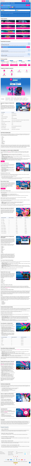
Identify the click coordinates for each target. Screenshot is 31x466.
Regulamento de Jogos (10, 454)
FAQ (16, 451)
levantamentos (18, 349)
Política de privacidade (10, 451)
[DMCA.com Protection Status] (15, 462)
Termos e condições (10, 453)
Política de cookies (10, 452)
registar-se (9, 151)
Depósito (13, 328)
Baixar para (3, 10)
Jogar (8, 23)
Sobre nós (1, 451)
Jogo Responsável (6, 411)
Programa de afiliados (2, 453)
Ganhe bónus (3, 188)
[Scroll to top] (29, 463)
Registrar (3, 161)
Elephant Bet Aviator (7, 287)
